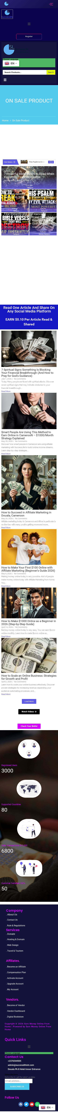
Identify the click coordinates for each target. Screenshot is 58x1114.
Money (41, 234)
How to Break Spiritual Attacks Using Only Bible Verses (14, 195)
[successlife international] (6, 3)
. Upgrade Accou (14, 983)
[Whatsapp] (37, 1104)
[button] (29, 23)
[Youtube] (31, 1104)
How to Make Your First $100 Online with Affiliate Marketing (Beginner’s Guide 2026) (28, 569)
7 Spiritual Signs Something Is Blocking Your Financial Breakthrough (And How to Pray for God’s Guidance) (44, 214)
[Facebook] (20, 1104)
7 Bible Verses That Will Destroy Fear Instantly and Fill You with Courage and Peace (15, 215)
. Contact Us (12, 920)
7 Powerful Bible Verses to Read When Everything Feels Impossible (29, 175)
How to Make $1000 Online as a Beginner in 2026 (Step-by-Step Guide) (28, 623)
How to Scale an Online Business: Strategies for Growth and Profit (29, 677)
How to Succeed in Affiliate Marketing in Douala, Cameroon (26, 514)
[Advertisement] (29, 266)
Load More (29, 701)
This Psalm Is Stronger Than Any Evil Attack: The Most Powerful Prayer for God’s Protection (44, 192)
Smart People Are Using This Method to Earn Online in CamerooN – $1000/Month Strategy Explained (27, 435)
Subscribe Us (17, 1087)
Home (5, 120)
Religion (7, 171)
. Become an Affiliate (16, 966)
